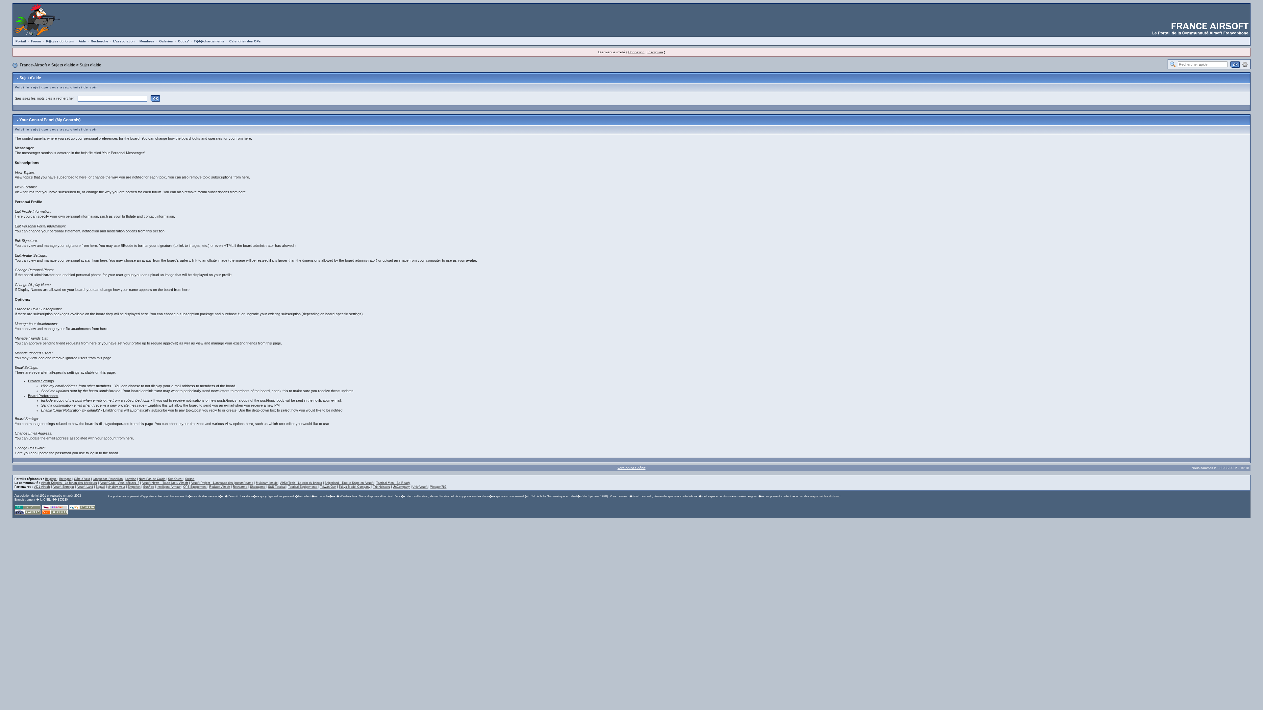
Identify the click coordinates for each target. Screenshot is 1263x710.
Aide (82, 41)
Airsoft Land (85, 486)
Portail (20, 41)
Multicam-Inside (267, 483)
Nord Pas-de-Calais (152, 479)
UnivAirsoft (420, 486)
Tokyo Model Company (354, 486)
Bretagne (65, 479)
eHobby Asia (116, 486)
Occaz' (183, 41)
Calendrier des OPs (245, 41)
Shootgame (257, 486)
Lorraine (130, 479)
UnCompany (401, 486)
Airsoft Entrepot (63, 486)
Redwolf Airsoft (219, 486)
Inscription (655, 52)
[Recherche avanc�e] (1245, 64)
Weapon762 (438, 486)
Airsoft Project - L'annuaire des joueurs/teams (222, 483)
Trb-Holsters (381, 486)
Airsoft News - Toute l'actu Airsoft (165, 483)
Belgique (51, 479)
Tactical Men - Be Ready (393, 483)
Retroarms (240, 486)
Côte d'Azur (82, 479)
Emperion (134, 486)
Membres (146, 41)
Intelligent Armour (169, 486)
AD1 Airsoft (42, 486)
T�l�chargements (209, 41)
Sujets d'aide (63, 65)
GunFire (148, 486)
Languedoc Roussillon (108, 479)
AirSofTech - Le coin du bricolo (301, 483)
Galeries (166, 41)
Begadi (100, 486)
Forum (36, 41)
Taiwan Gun (328, 486)
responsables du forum (825, 496)
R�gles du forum (60, 41)
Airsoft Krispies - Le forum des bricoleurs (69, 483)
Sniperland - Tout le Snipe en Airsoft (349, 483)
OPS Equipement (195, 486)
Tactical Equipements (302, 486)
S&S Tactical (276, 486)
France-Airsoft (33, 65)
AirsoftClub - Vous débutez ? (119, 483)
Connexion (636, 52)
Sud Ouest (175, 479)
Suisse (189, 479)
